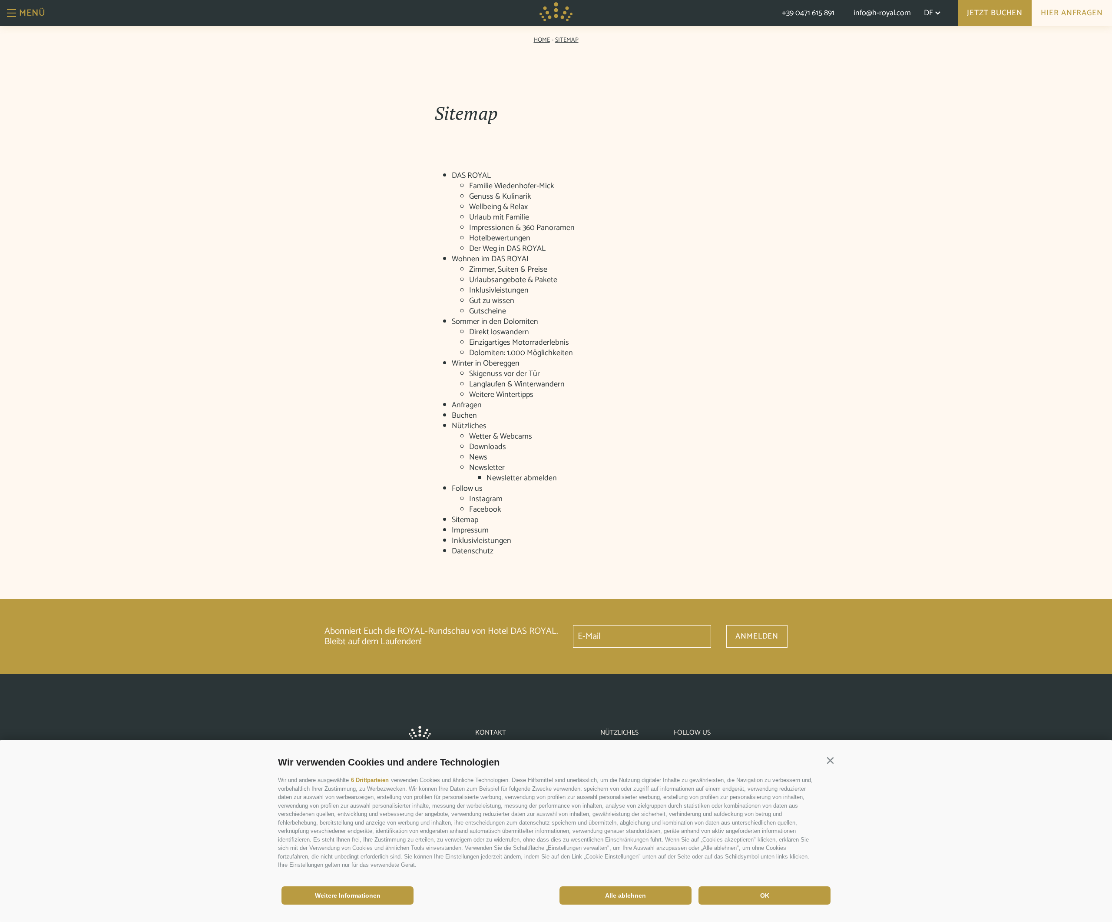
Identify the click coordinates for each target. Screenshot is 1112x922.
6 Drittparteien (370, 780)
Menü (32, 13)
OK (764, 895)
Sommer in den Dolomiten (495, 321)
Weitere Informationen (348, 895)
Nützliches (469, 426)
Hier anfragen (1072, 13)
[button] (830, 761)
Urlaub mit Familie (499, 217)
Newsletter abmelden (521, 478)
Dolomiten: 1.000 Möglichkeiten (521, 352)
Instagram (486, 499)
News (478, 457)
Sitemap (465, 519)
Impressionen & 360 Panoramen (522, 227)
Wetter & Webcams (500, 436)
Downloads (487, 446)
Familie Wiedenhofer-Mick (511, 186)
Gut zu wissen (491, 300)
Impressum (470, 530)
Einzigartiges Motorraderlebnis (519, 342)
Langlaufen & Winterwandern (517, 384)
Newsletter (487, 467)
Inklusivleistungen (499, 290)
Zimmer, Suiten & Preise (508, 269)
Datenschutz (472, 551)
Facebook (485, 509)
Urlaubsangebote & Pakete (513, 279)
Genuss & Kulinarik (500, 196)
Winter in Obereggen (486, 363)
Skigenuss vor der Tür (504, 373)
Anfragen (467, 405)
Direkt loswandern (499, 332)
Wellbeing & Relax (498, 206)
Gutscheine (487, 311)
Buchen (464, 415)
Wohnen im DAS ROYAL (491, 259)
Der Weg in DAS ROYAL (507, 248)
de (928, 13)
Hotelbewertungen (499, 238)
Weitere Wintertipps (501, 394)
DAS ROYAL (471, 175)
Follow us (467, 488)
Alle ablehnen (625, 895)
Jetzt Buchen (995, 13)
